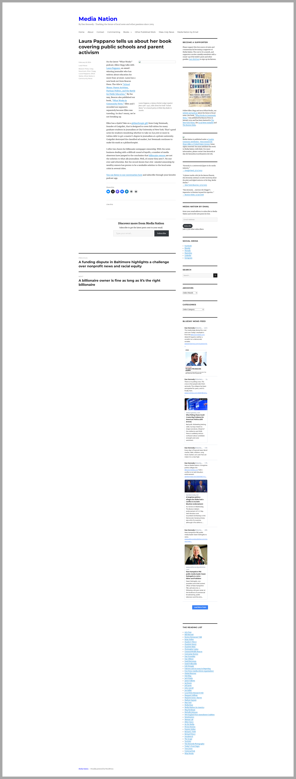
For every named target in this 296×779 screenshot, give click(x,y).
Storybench (189, 737)
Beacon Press (84, 69)
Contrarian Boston (191, 654)
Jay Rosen (188, 683)
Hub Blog (188, 676)
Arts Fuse (188, 632)
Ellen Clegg (91, 71)
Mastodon (188, 253)
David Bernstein (190, 661)
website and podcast (190, 113)
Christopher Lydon (191, 649)
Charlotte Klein (190, 647)
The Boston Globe (189, 125)
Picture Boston (190, 727)
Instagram (188, 258)
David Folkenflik (191, 664)
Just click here (194, 59)
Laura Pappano (113, 68)
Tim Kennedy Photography (194, 744)
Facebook (188, 246)
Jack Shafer (189, 678)
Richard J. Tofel (190, 732)
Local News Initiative (206, 123)
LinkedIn (188, 256)
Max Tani (188, 703)
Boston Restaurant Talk (193, 637)
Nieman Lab (189, 720)
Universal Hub (190, 751)
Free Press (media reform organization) (199, 671)
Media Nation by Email (187, 32)
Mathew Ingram (190, 700)
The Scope (188, 739)
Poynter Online (190, 729)
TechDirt (188, 741)
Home (81, 32)
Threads (188, 251)
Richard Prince (190, 734)
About (90, 32)
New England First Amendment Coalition (200, 715)
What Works (189, 754)
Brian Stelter (189, 640)
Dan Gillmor (189, 659)
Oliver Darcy (189, 722)
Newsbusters (189, 717)
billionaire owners (157, 155)
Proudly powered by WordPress (102, 769)
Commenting (113, 32)
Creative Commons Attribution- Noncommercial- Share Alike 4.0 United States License (198, 141)
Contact (100, 32)
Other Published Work (145, 32)
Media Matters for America (194, 707)
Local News (83, 65)
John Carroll (189, 688)
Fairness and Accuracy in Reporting (198, 669)
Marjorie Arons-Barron (193, 698)
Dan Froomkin (190, 656)
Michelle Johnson (191, 712)
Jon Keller (188, 690)
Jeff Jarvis (188, 686)
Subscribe (161, 233)
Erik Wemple (189, 666)
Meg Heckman (190, 710)
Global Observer (190, 673)
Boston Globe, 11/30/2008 (194, 195)
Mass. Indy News (166, 32)
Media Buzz (189, 705)
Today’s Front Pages (192, 746)
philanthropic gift (140, 123)
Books (126, 32)
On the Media (189, 724)
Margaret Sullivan (191, 695)
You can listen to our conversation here (124, 175)
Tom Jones (189, 749)
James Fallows (190, 681)
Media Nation (98, 18)
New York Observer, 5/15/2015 (196, 185)
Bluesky (187, 248)
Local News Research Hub (194, 693)
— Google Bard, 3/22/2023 (192, 171)
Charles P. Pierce (191, 642)
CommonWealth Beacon (193, 652)
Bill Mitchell (189, 635)
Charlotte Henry (190, 644)
